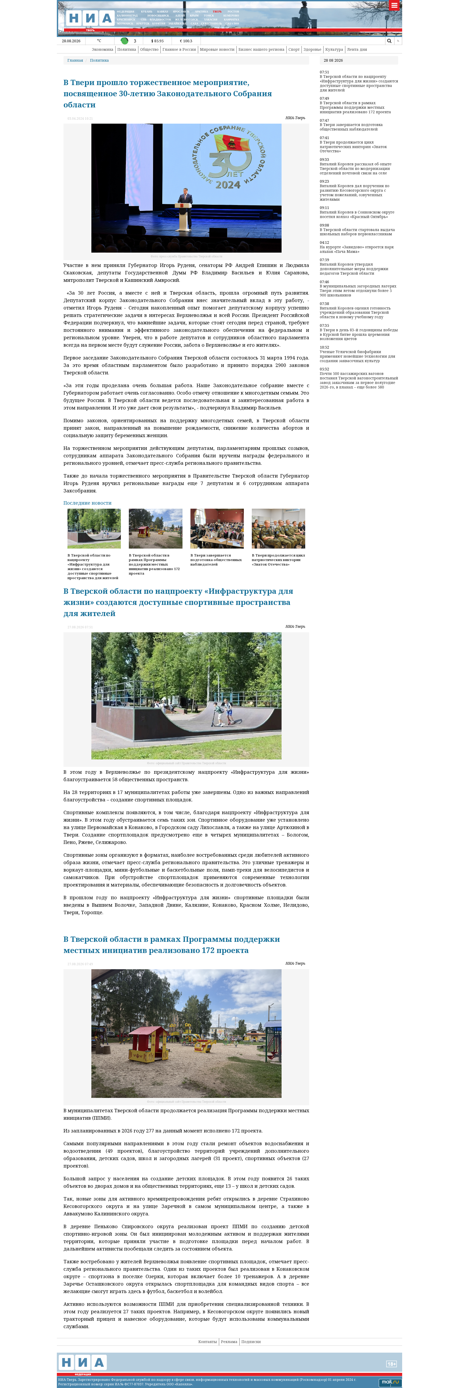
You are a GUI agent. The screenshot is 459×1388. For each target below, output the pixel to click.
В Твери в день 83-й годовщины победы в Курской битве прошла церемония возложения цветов (359, 334)
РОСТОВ (233, 11)
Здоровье (312, 49)
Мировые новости (217, 49)
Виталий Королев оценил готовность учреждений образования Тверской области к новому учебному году (355, 312)
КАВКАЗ (162, 11)
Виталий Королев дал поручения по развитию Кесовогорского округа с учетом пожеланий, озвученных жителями (354, 193)
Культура (334, 49)
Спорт (294, 49)
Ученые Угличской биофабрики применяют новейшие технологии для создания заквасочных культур (357, 356)
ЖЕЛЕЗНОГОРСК (186, 19)
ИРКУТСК (142, 23)
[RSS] (398, 41)
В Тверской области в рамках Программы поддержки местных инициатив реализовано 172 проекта (355, 107)
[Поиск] (389, 41)
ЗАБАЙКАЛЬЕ (178, 23)
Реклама (229, 1341)
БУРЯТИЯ (158, 23)
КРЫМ (194, 15)
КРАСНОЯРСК (126, 19)
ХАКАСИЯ (210, 19)
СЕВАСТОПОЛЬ (211, 23)
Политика (126, 49)
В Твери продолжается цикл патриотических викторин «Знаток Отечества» (353, 146)
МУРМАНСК (125, 23)
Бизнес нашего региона (261, 49)
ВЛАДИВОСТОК (160, 19)
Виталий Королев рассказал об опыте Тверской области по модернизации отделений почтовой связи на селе (356, 168)
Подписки (251, 1341)
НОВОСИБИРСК (158, 15)
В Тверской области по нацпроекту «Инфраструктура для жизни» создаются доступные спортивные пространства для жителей (359, 83)
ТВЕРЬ (217, 11)
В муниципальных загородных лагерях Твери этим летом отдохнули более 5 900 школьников (358, 290)
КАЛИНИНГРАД (127, 15)
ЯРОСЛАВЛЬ (181, 11)
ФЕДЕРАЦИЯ (125, 11)
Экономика (102, 49)
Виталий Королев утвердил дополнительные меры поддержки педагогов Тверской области (354, 268)
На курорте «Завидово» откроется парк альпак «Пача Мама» (357, 249)
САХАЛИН (232, 23)
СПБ (144, 19)
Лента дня (357, 49)
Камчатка (231, 19)
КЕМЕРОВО (231, 15)
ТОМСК (209, 15)
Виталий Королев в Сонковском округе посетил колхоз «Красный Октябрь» (357, 214)
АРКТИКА (201, 11)
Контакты (207, 1341)
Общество (149, 49)
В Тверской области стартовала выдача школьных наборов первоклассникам (357, 232)
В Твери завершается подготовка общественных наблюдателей (351, 127)
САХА (194, 23)
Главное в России (179, 49)
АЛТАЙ (180, 15)
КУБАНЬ (146, 11)
